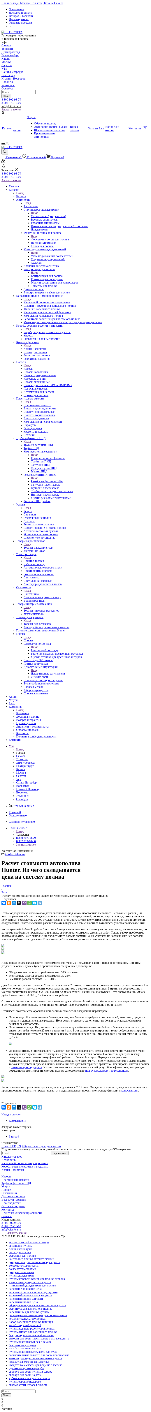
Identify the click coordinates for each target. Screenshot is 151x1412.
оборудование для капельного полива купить (37, 1305)
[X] (19, 903)
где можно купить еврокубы (26, 1368)
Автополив (31, 206)
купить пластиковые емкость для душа (33, 1351)
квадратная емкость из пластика (29, 1361)
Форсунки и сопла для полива (50, 239)
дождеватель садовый (22, 1268)
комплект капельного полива (27, 1318)
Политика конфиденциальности (21, 1212)
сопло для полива (20, 1252)
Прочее (28, 640)
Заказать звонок (11, 109)
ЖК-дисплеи (30, 1146)
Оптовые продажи (13, 1206)
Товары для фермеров (37, 623)
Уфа (4, 68)
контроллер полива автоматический (31, 1258)
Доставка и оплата (13, 1196)
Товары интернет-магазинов (41, 610)
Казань (5, 58)
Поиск (6, 96)
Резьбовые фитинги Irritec (47, 481)
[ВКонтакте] (3, 903)
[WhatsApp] (29, 903)
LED (13, 1146)
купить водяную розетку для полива (32, 1328)
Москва (6, 62)
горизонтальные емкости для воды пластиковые (39, 1355)
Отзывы (6, 1216)
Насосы (28, 368)
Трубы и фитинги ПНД (38, 444)
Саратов (6, 65)
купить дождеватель (21, 1275)
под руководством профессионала (106, 1070)
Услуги (28, 511)
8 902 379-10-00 (11, 102)
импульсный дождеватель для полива (32, 1285)
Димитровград (10, 52)
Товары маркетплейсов (38, 547)
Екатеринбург (10, 55)
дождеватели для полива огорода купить (34, 1262)
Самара (6, 45)
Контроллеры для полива (47, 275)
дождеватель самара (21, 1272)
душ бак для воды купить (25, 1348)
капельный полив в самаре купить (30, 1295)
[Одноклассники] (9, 903)
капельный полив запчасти (26, 1298)
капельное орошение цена (25, 1288)
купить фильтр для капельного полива (33, 1331)
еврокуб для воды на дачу (25, 1374)
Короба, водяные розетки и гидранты (47, 332)
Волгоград (8, 75)
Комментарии (17, 1120)
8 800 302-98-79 (11, 99)
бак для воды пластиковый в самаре (31, 1335)
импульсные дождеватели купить (30, 1282)
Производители (11, 1203)
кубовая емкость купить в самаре (29, 1378)
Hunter (5, 1146)
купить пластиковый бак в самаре (30, 1341)
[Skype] (34, 903)
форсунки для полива (22, 1255)
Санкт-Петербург (12, 71)
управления (54, 1146)
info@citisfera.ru (11, 106)
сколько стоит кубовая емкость (28, 1384)
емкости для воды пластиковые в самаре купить (39, 1338)
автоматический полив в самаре (29, 1242)
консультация (129, 1090)
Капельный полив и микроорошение (47, 302)
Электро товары (34, 560)
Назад (20, 193)
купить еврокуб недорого (25, 1381)
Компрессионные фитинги (48, 458)
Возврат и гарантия (13, 1199)
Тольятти (7, 48)
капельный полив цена (23, 1302)
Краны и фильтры (35, 348)
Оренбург (7, 88)
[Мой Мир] (14, 903)
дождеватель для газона (23, 1265)
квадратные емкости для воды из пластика (35, 1365)
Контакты (7, 1209)
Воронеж (7, 81)
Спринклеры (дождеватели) (48, 216)
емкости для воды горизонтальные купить (35, 1358)
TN (19, 1146)
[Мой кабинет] (2, 113)
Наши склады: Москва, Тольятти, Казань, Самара (32, 3)
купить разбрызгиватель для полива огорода (37, 1278)
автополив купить (20, 1245)
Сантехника (31, 594)
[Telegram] (40, 903)
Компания (22, 713)
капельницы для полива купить (29, 1312)
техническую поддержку (26, 1067)
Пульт (42, 1146)
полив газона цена (20, 1249)
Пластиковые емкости (37, 405)
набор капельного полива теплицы (31, 1321)
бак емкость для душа (22, 1345)
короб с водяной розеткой (25, 1325)
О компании (9, 1193)
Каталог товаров (11, 1156)
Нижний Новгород (13, 78)
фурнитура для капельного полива (30, 1308)
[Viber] (24, 903)
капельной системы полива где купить (33, 1292)
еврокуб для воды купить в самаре (30, 1371)
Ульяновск (8, 85)
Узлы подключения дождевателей (52, 256)
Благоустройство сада (44, 650)
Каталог (21, 196)
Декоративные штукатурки (48, 673)
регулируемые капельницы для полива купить (38, 1315)
